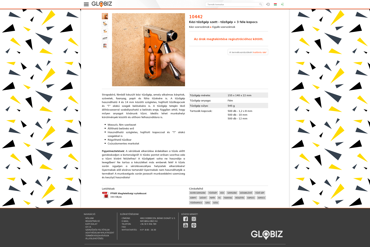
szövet (203, 197)
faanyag (228, 197)
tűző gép (259, 192)
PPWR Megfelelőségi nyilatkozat (128, 193)
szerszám (231, 192)
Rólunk (89, 218)
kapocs (250, 197)
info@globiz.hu (149, 221)
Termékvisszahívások (97, 235)
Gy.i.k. (88, 226)
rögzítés (239, 197)
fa (219, 197)
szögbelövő (246, 192)
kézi (222, 192)
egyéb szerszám (197, 192)
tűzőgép (213, 192)
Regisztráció (92, 221)
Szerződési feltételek (97, 229)
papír (212, 197)
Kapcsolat (91, 223)
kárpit (193, 197)
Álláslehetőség (94, 238)
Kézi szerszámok (199, 27)
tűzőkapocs (196, 202)
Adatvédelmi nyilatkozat (99, 232)
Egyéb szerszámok (223, 27)
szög (215, 202)
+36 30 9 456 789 (148, 223)
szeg (207, 202)
